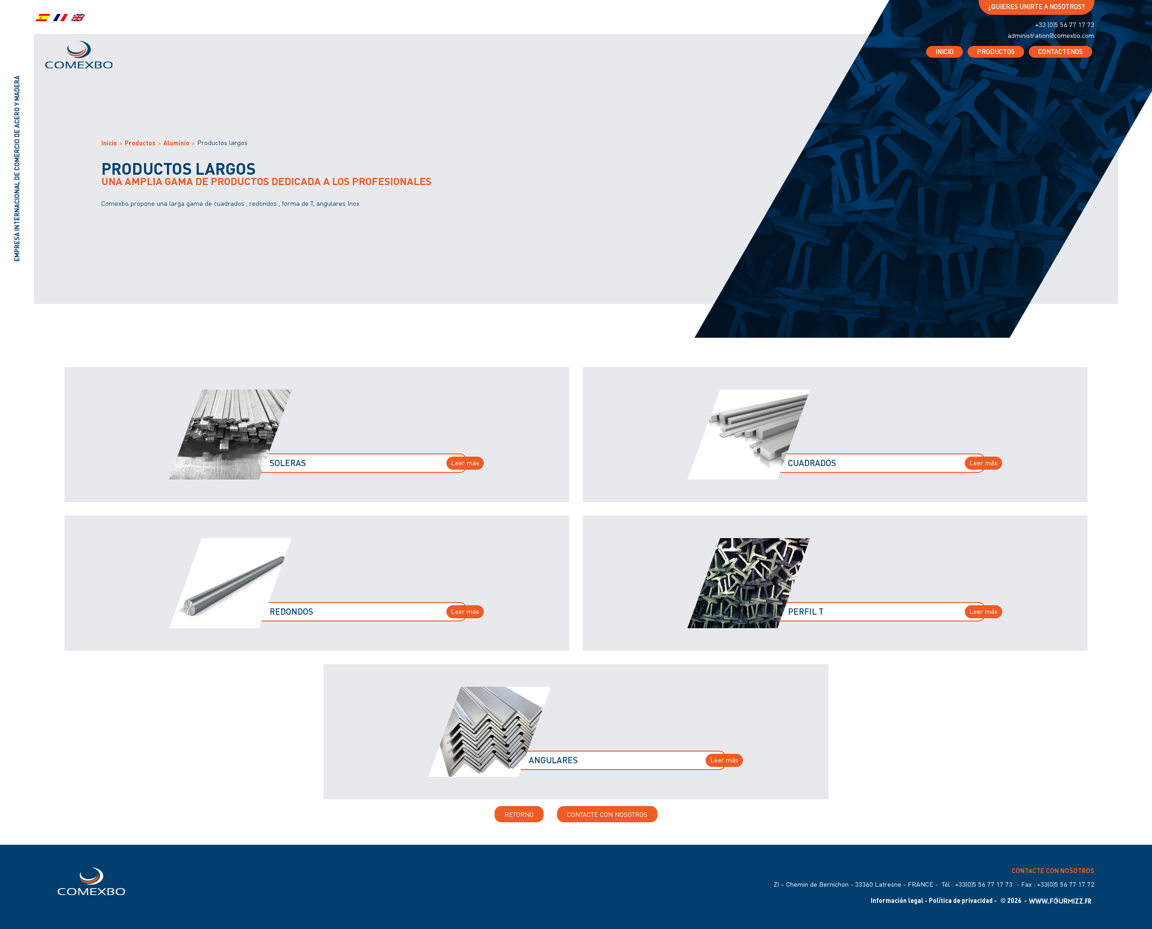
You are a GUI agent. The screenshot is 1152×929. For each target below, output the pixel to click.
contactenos (1060, 51)
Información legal (897, 900)
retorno (519, 814)
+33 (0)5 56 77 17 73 (1064, 25)
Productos (996, 51)
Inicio (945, 51)
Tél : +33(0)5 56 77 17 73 (977, 884)
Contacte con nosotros (607, 814)
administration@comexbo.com (1051, 35)
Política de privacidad (961, 900)
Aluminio (176, 143)
